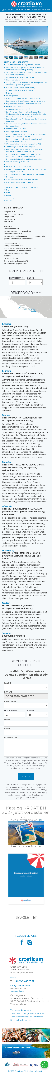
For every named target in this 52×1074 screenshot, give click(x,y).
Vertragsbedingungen (20, 1010)
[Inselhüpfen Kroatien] (26, 1051)
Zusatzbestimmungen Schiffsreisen (26, 1017)
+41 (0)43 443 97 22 (24, 981)
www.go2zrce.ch (18, 991)
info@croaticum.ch (20, 985)
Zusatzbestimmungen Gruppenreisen (27, 1013)
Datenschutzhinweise (20, 1020)
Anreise (13, 977)
